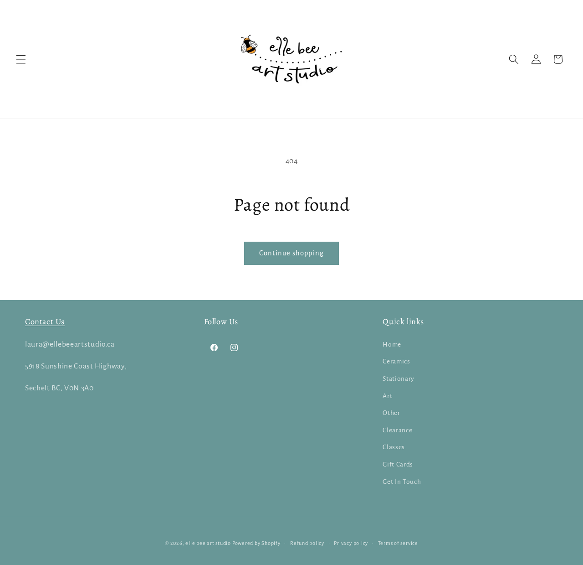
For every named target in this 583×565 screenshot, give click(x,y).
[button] (21, 59)
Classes (394, 447)
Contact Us (45, 321)
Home (392, 344)
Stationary (398, 378)
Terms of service (398, 543)
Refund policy (307, 543)
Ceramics (396, 361)
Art (387, 396)
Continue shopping (291, 253)
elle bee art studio (208, 543)
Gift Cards (398, 464)
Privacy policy (351, 543)
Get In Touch (402, 481)
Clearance (397, 430)
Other (391, 412)
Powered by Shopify (256, 543)
